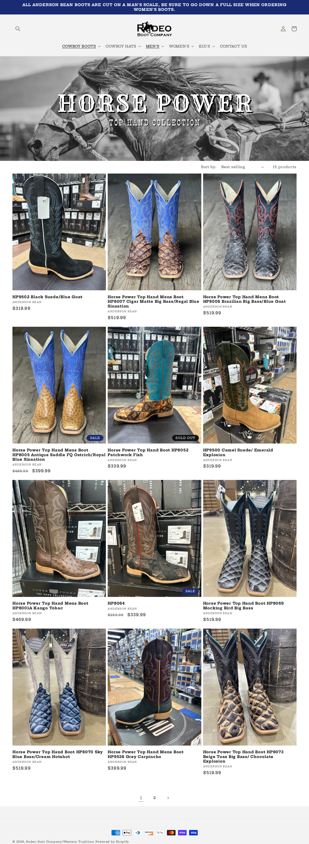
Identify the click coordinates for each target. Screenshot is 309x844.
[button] (17, 28)
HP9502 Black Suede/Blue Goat (47, 297)
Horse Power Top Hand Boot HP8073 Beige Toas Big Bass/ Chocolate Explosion (243, 756)
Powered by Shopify (112, 841)
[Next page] (167, 797)
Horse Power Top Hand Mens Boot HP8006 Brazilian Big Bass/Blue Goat (244, 299)
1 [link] (141, 797)
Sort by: (208, 167)
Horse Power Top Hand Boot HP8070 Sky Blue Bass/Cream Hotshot (57, 754)
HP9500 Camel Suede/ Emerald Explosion (238, 452)
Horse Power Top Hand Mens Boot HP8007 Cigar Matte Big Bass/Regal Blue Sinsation (153, 301)
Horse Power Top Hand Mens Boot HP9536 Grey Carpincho (146, 754)
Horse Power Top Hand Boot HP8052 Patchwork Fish (148, 452)
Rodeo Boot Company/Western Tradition (60, 841)
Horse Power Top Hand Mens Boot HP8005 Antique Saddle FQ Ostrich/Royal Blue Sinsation (59, 455)
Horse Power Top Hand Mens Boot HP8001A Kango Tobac (50, 605)
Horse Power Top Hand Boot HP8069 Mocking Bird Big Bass (243, 605)
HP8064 (116, 603)
